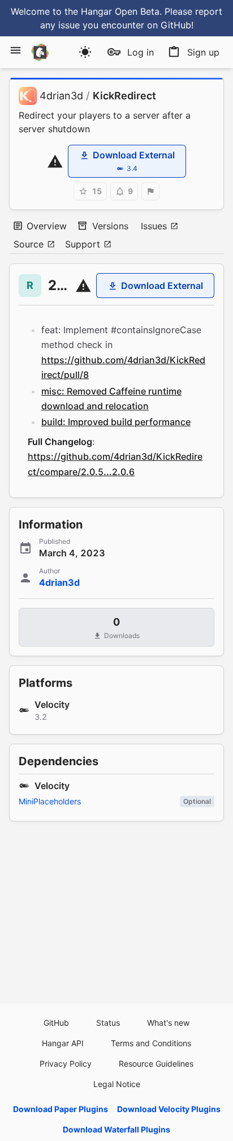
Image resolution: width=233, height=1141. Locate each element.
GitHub (56, 1022)
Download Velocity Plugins (169, 1109)
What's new (168, 1022)
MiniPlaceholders (50, 801)
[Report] (150, 191)
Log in (140, 52)
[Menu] (15, 50)
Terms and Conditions (151, 1043)
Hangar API (63, 1043)
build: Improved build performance (116, 421)
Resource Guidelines (156, 1063)
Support (82, 244)
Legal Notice (116, 1084)
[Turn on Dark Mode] (85, 52)
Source (29, 244)
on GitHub (169, 25)
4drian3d (61, 96)
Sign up (203, 52)
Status (108, 1022)
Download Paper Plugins (60, 1109)
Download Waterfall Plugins (116, 1129)
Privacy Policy (66, 1063)
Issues (154, 226)
